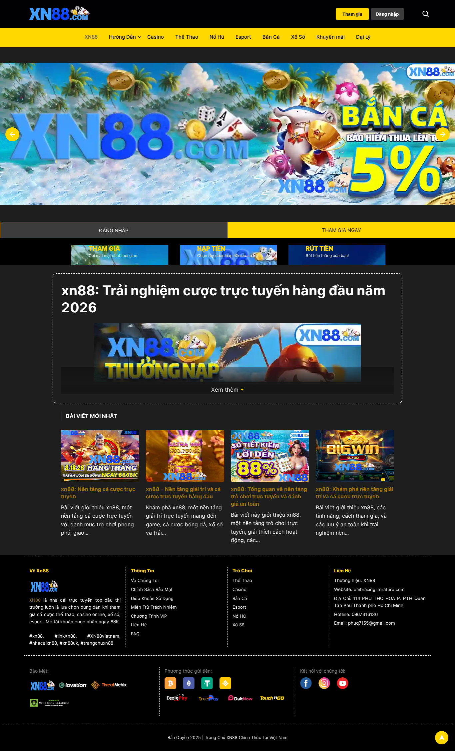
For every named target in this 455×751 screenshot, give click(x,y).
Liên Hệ (139, 624)
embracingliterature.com (379, 589)
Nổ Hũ (217, 37)
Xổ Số (298, 37)
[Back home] (59, 14)
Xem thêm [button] (224, 389)
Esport (243, 37)
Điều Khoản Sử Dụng (152, 598)
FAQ (135, 633)
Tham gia (352, 14)
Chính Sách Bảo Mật (152, 589)
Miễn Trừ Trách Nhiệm (154, 607)
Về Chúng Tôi (145, 580)
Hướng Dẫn (122, 37)
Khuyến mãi (330, 37)
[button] (425, 14)
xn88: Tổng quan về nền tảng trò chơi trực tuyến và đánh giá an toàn (269, 496)
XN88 (91, 37)
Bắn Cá (271, 37)
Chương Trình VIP (149, 616)
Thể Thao (186, 37)
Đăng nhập (387, 14)
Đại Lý (363, 37)
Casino (155, 37)
